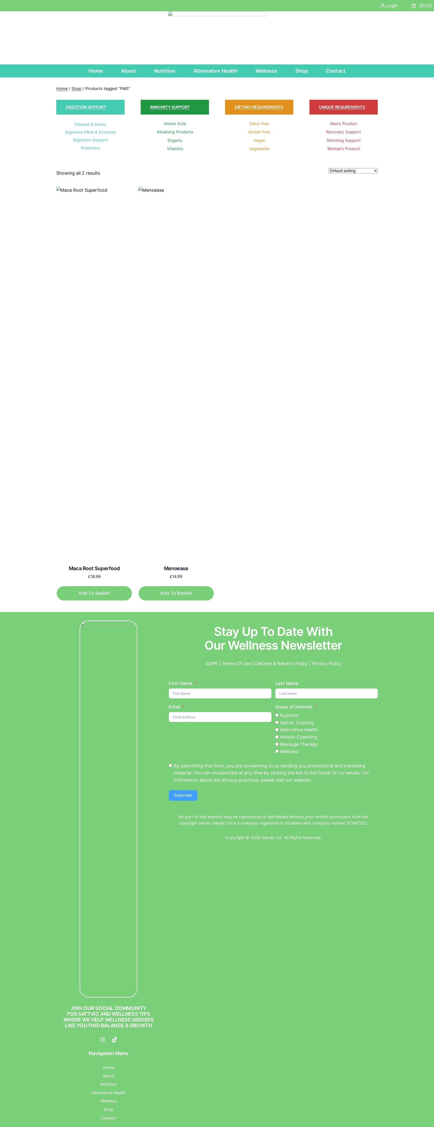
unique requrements (342, 107)
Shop (76, 88)
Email (174, 706)
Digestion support (86, 107)
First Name (180, 683)
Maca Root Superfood (94, 568)
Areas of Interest (293, 706)
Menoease (176, 568)
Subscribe (183, 795)
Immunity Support (170, 107)
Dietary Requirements (259, 107)
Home (62, 88)
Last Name (286, 683)
